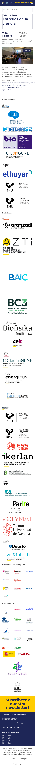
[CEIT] (17, 342)
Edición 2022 (6, 739)
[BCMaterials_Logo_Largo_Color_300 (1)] (17, 129)
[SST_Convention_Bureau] (5, 620)
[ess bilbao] (17, 446)
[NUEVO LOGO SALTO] (5, 596)
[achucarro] (5, 219)
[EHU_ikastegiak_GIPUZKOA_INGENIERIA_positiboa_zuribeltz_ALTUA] (17, 433)
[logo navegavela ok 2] (5, 630)
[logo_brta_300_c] (5, 588)
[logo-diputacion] (5, 572)
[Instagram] (4, 727)
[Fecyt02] (17, 639)
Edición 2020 (6, 736)
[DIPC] (5, 165)
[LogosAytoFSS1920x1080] (5, 579)
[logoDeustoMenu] (17, 547)
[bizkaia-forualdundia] (17, 572)
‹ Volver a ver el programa (10, 9)
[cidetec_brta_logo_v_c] (5, 408)
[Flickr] (11, 727)
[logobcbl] (17, 117)
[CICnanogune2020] (17, 396)
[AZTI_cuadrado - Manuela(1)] (17, 246)
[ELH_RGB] (17, 174)
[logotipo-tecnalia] (5, 541)
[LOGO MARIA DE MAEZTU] (5, 638)
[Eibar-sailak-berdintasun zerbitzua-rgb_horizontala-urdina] (29, 631)
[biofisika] (17, 328)
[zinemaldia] (17, 687)
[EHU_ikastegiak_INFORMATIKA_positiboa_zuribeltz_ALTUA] (17, 187)
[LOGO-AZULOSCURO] (29, 609)
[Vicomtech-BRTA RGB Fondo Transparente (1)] (17, 557)
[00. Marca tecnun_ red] (17, 529)
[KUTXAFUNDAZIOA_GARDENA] (5, 483)
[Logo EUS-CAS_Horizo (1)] (17, 493)
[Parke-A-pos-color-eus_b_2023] (17, 507)
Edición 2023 (6, 740)
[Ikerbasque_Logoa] (17, 588)
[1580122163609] (17, 669)
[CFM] (5, 354)
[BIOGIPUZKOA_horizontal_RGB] (17, 142)
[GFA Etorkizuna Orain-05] (29, 572)
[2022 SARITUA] (11, 3)
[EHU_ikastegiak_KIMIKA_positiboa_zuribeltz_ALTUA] (17, 203)
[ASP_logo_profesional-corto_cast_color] (17, 609)
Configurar (17, 764)
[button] (26, 3)
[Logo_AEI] (5, 611)
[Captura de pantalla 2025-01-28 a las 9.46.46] (17, 580)
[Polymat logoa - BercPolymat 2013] (17, 519)
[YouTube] (7, 727)
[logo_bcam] (5, 106)
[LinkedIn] (18, 727)
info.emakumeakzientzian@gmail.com (16, 723)
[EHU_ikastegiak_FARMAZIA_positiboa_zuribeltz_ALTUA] (17, 418)
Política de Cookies (9, 720)
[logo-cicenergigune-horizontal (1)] (17, 378)
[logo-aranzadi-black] (17, 225)
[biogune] (17, 155)
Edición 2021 (6, 737)
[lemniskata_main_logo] (17, 648)
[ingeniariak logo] (17, 472)
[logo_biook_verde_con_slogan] (17, 619)
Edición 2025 (6, 744)
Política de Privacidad (9, 718)
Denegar (23, 759)
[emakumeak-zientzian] (3, 3)
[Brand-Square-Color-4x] (17, 306)
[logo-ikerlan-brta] (17, 460)
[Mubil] (29, 588)
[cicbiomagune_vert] (17, 363)
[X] (14, 727)
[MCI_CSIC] (17, 654)
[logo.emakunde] (29, 621)
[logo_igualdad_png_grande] (17, 630)
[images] (5, 648)
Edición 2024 (6, 742)
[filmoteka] (29, 639)
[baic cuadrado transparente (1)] (17, 277)
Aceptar (12, 759)
